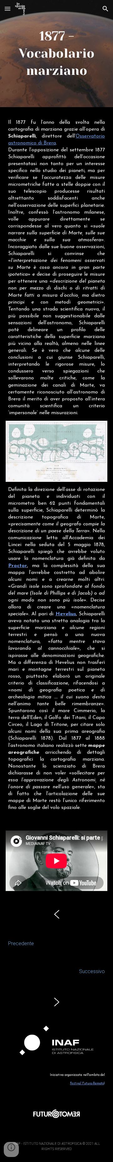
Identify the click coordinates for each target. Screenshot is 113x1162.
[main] (56, 53)
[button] (7, 8)
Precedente (21, 943)
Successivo (92, 971)
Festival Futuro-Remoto (87, 1083)
